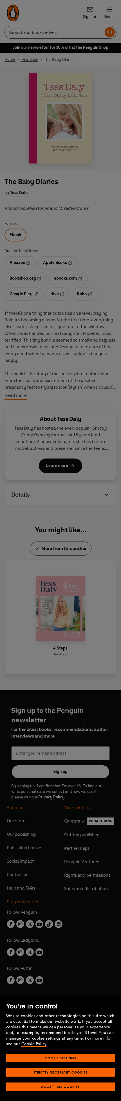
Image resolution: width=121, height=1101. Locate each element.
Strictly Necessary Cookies (60, 1072)
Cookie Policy (33, 1044)
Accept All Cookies (60, 1086)
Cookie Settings (60, 1058)
